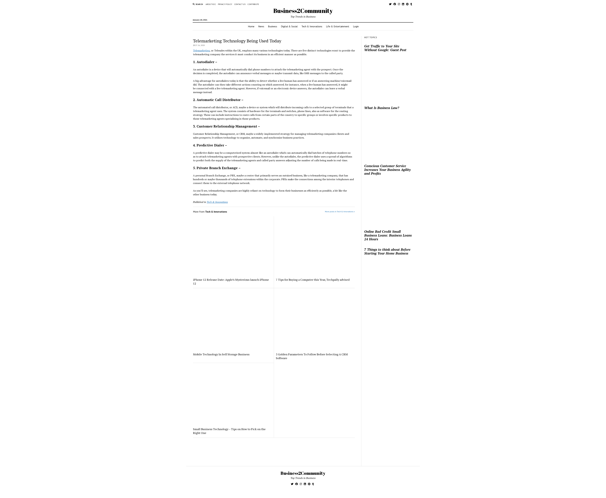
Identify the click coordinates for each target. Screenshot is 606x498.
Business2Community (303, 11)
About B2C (211, 4)
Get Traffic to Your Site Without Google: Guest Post (385, 48)
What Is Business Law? (381, 108)
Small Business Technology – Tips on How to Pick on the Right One (229, 431)
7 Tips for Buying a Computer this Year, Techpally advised (313, 280)
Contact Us (240, 4)
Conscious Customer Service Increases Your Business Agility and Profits (387, 169)
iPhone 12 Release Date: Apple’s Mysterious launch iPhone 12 (231, 281)
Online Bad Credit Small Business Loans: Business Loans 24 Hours (388, 235)
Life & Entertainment (337, 26)
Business (272, 26)
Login (356, 26)
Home (251, 26)
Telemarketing (201, 50)
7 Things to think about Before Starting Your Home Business (387, 251)
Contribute (253, 4)
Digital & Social (289, 26)
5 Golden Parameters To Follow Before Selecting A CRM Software (312, 356)
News (261, 26)
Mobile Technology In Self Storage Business (221, 354)
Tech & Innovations (311, 26)
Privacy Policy (225, 4)
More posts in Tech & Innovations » (340, 211)
